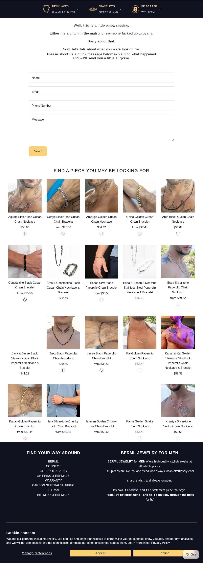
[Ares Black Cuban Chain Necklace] (178, 196)
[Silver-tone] (25, 234)
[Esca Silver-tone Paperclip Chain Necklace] (178, 261)
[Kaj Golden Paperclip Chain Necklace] (139, 332)
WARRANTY (53, 480)
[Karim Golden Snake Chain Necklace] (139, 400)
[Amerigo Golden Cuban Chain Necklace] (101, 196)
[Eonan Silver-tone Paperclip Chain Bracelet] (101, 261)
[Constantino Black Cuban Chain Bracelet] (24, 261)
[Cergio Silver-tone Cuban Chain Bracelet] (63, 196)
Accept (100, 553)
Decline (163, 553)
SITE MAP (53, 490)
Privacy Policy (160, 542)
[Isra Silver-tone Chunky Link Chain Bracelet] (63, 400)
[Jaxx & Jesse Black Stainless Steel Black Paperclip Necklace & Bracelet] (24, 332)
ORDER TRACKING (53, 471)
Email (35, 91)
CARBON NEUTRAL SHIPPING (53, 485)
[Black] (178, 234)
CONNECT (53, 466)
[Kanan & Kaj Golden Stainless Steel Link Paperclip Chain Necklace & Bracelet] (178, 332)
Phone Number (41, 105)
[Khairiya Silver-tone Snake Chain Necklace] (178, 400)
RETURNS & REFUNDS (53, 494)
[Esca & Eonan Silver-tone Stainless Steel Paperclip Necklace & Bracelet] (139, 261)
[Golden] (101, 234)
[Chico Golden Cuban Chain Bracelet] (139, 196)
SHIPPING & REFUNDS (53, 475)
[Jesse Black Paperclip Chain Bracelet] (101, 332)
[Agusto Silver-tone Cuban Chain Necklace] (24, 196)
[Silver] (63, 234)
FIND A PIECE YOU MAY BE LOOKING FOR (101, 170)
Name (36, 77)
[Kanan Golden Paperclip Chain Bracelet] (24, 400)
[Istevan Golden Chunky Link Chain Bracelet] (101, 400)
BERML (53, 461)
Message (38, 119)
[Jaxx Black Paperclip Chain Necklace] (63, 332)
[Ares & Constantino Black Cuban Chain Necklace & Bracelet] (63, 261)
